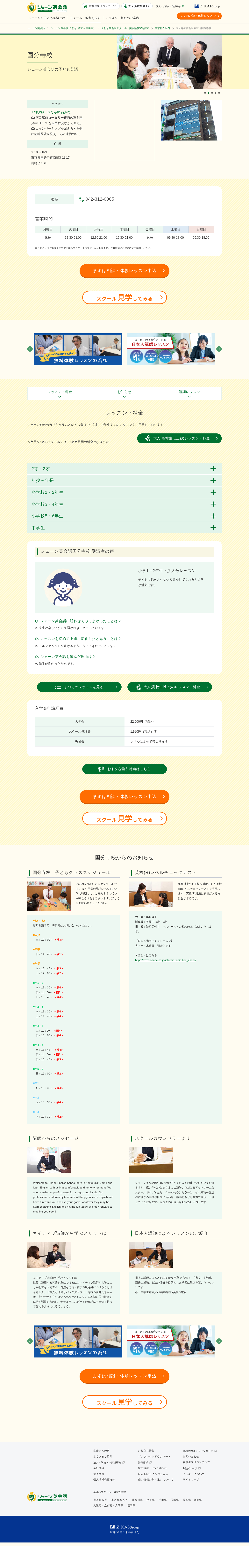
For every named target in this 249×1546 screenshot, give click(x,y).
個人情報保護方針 (104, 1479)
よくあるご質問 (102, 1456)
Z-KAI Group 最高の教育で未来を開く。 (124, 1529)
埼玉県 (151, 1499)
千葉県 (163, 1499)
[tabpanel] (169, 62)
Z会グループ (190, 1468)
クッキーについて (194, 1474)
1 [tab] (205, 89)
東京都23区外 (119, 1499)
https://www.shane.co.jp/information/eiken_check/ (165, 960)
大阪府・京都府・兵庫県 (108, 1505)
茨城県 (175, 1499)
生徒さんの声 (101, 1450)
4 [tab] (216, 89)
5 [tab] (219, 89)
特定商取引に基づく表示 (153, 1474)
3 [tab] (212, 89)
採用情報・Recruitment (152, 1468)
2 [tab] (209, 89)
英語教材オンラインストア (198, 1451)
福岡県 (131, 1505)
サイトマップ (191, 1479)
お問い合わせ (191, 1456)
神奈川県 (137, 1499)
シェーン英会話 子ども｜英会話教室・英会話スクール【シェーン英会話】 (47, 7)
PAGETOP (239, 1536)
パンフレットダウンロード (154, 1456)
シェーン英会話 (48, 1497)
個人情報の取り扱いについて (156, 1479)
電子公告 (98, 1474)
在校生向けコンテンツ (196, 1462)
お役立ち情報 (146, 1450)
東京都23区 (100, 1499)
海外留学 (143, 1462)
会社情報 (98, 1468)
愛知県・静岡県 (192, 1499)
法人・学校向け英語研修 (168, 6)
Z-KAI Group (208, 6)
